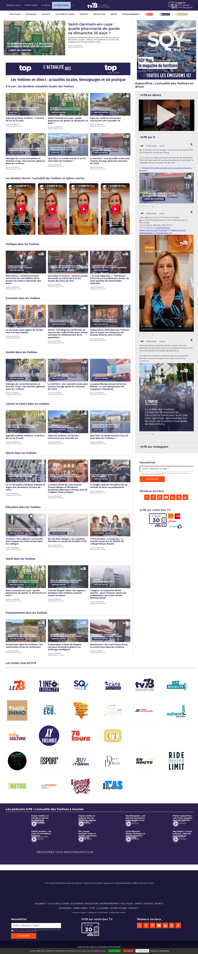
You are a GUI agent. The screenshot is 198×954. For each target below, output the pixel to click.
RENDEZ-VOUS (13, 5)
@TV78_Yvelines (151, 146)
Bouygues (187, 7)
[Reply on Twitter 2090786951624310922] (141, 206)
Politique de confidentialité (97, 933)
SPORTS (84, 14)
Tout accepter (114, 951)
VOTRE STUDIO (61, 5)
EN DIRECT (41, 924)
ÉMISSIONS (65, 928)
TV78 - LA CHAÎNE (99, 928)
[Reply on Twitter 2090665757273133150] (141, 334)
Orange (185, 5)
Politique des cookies (117, 933)
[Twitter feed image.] (166, 188)
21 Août (162, 146)
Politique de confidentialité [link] (159, 951)
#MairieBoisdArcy (147, 233)
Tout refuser (128, 951)
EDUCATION (99, 14)
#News (142, 230)
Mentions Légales (79, 933)
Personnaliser (142, 951)
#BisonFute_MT (178, 230)
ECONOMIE (31, 14)
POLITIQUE (15, 14)
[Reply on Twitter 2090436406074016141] (141, 434)
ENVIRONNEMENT (131, 14)
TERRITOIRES (30, 5)
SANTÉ (113, 14)
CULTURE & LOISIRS (65, 14)
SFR (180, 5)
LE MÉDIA (45, 5)
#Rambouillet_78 (163, 233)
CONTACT (133, 928)
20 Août (162, 341)
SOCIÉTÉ (46, 14)
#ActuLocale (152, 230)
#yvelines (162, 230)
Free (180, 7)
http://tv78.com (163, 228)
